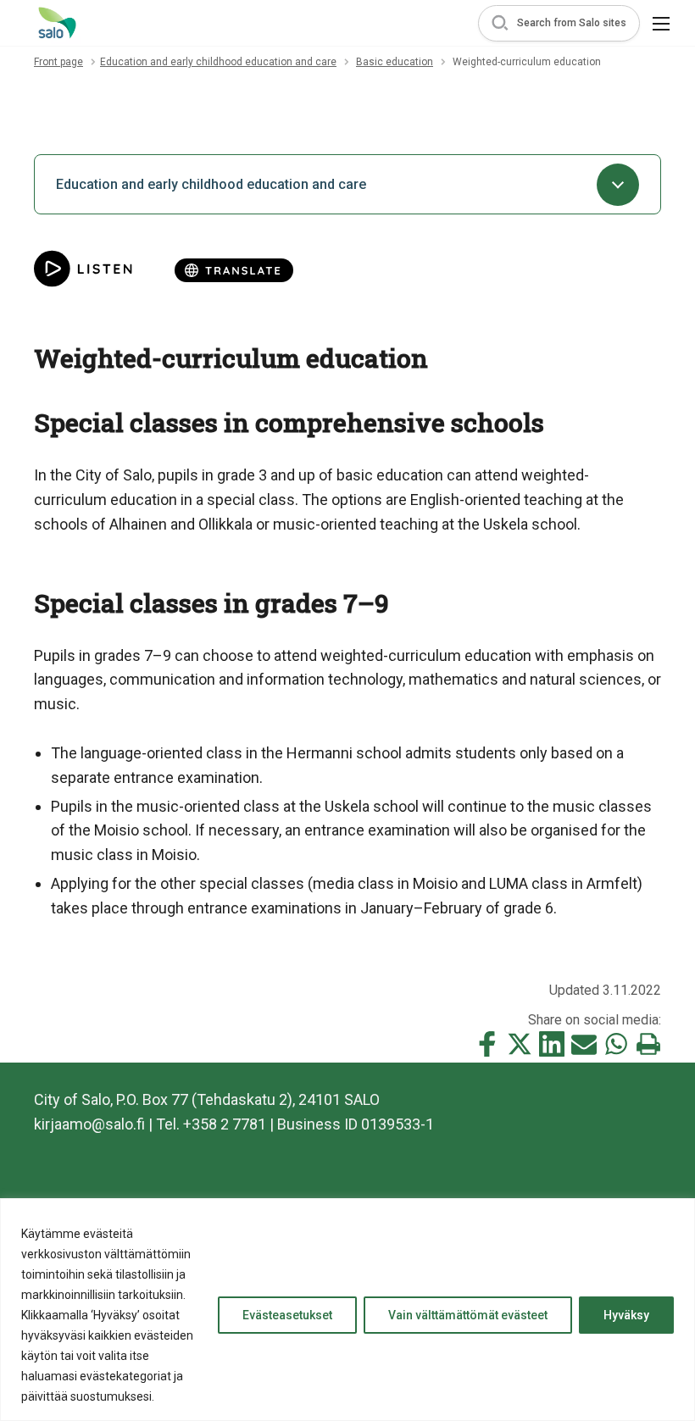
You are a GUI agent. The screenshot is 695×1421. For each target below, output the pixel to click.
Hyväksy (626, 1315)
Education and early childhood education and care (218, 62)
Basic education (394, 62)
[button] (559, 23)
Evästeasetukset (287, 1315)
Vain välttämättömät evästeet (468, 1315)
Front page (58, 62)
